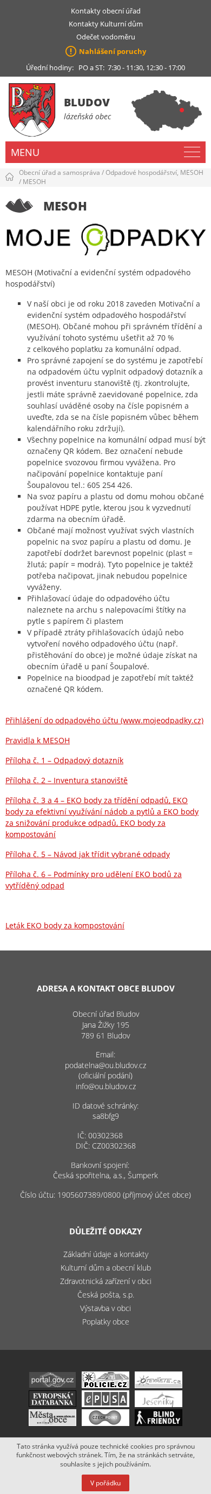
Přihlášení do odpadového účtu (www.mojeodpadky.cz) (104, 720)
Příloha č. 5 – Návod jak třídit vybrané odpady (87, 854)
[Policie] (105, 1385)
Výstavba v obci (105, 1308)
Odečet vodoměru (105, 37)
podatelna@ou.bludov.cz (105, 1065)
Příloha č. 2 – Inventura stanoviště (66, 780)
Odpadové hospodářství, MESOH (154, 172)
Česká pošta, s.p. (105, 1294)
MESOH (34, 181)
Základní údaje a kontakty (105, 1254)
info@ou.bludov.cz (106, 1086)
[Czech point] (105, 1423)
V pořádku (105, 1483)
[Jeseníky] (158, 1404)
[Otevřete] (158, 1385)
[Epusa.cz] (105, 1404)
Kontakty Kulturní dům (106, 24)
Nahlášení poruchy (112, 51)
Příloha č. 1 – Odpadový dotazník (64, 760)
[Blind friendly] (158, 1423)
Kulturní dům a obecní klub (106, 1267)
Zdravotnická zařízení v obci (105, 1281)
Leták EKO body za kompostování (64, 925)
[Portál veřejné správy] (52, 1385)
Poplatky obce (105, 1321)
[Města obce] (52, 1423)
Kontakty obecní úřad (106, 11)
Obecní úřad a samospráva (59, 172)
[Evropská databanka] (52, 1404)
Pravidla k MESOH (37, 740)
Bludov (87, 102)
